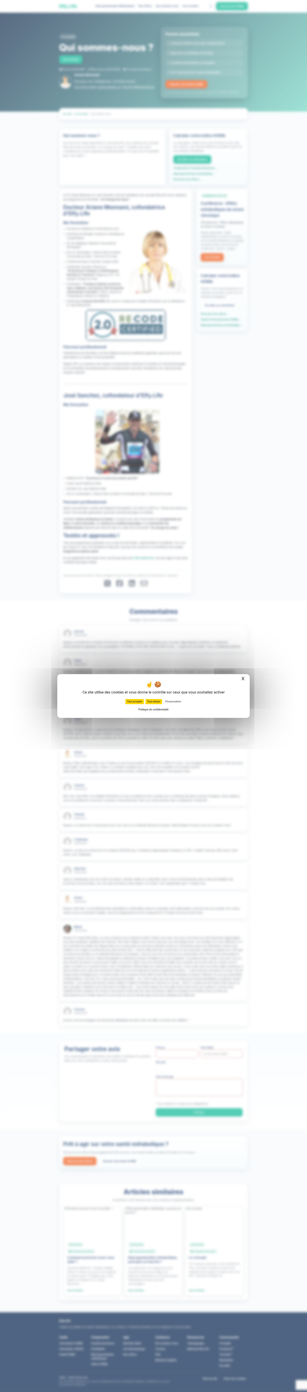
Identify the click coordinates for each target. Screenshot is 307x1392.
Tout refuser (153, 701)
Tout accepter (134, 701)
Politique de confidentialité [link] (153, 709)
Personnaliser (173, 701)
